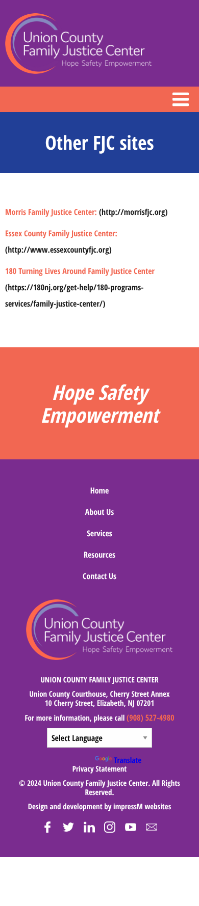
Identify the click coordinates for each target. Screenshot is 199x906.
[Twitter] (68, 827)
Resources (99, 554)
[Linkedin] (89, 827)
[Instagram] (109, 827)
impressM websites (142, 807)
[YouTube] (130, 827)
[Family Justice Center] (78, 43)
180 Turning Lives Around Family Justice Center (80, 271)
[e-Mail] (151, 827)
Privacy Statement (99, 769)
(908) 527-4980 (150, 717)
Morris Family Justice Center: (51, 211)
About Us (99, 511)
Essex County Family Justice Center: (61, 233)
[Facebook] (47, 827)
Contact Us (99, 576)
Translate (127, 760)
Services (99, 533)
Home (99, 490)
